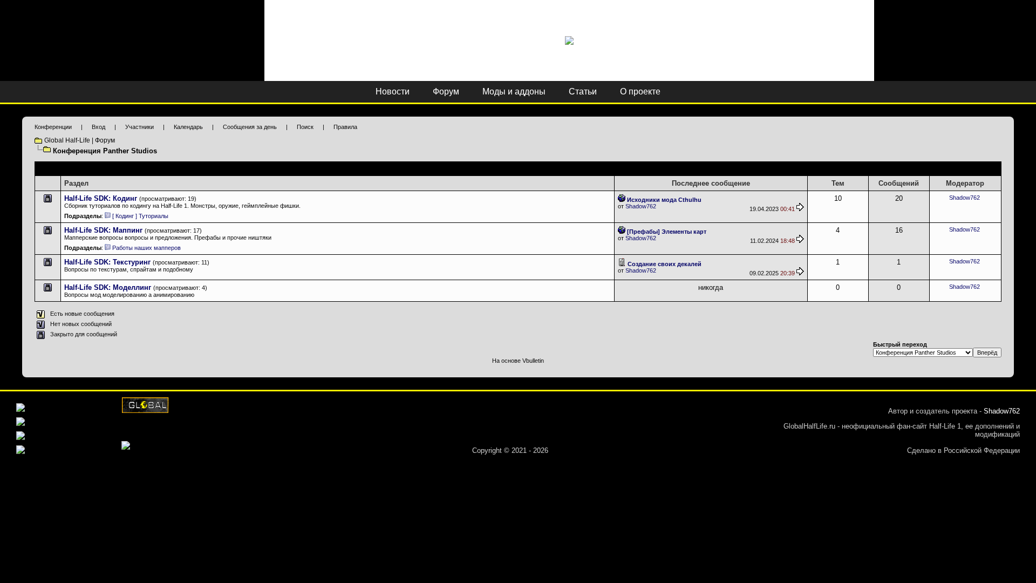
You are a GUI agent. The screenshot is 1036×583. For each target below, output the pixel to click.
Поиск (305, 127)
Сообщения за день (250, 127)
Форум (446, 91)
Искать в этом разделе (966, 168)
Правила (345, 127)
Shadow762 (640, 206)
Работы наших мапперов (146, 248)
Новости (393, 91)
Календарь (188, 127)
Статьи (583, 91)
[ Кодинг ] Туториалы (140, 216)
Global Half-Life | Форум (79, 140)
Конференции (53, 127)
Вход (98, 127)
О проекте (640, 91)
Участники (139, 127)
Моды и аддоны (514, 91)
